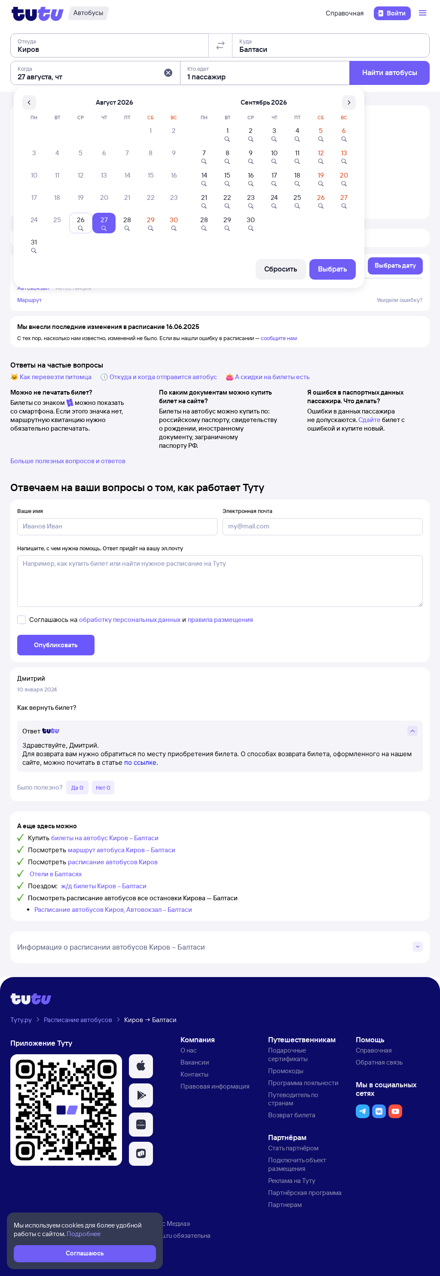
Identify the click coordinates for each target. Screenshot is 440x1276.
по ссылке (140, 762)
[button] (168, 73)
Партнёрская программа (305, 1193)
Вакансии (194, 1062)
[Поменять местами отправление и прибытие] (220, 45)
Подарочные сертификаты (288, 1054)
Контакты (194, 1074)
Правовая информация (215, 1086)
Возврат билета (291, 1115)
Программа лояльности (303, 1083)
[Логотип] (37, 13)
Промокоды (285, 1071)
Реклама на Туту (291, 1180)
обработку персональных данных (129, 619)
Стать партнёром (293, 1148)
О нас (188, 1050)
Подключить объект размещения (297, 1164)
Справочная (345, 13)
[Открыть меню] (424, 13)
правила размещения (220, 619)
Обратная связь (379, 1062)
